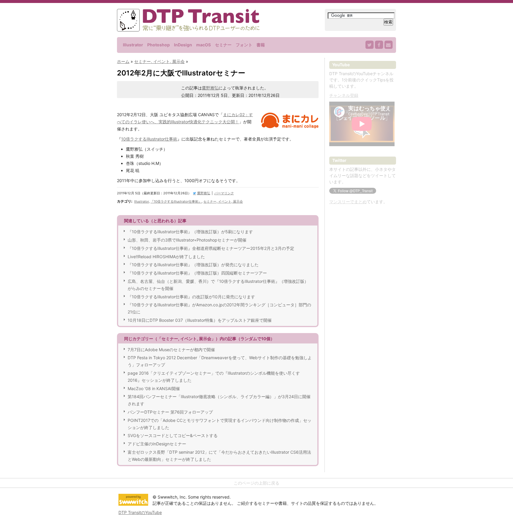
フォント (244, 44)
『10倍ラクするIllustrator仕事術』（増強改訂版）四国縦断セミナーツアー (197, 272)
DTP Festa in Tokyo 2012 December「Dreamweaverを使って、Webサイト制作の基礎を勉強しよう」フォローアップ (220, 361)
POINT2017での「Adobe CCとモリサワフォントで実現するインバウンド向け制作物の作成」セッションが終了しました (219, 424)
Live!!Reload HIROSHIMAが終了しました (166, 256)
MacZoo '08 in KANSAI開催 (154, 388)
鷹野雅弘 (210, 87)
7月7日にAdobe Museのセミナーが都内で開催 (171, 349)
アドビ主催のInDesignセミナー (157, 443)
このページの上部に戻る (256, 482)
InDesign (183, 44)
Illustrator (133, 44)
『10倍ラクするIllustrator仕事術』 (176, 201)
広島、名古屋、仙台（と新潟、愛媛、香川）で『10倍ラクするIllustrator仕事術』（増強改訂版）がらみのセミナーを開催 (218, 285)
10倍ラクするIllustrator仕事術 (149, 138)
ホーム (123, 61)
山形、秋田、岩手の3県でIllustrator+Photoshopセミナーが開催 (187, 239)
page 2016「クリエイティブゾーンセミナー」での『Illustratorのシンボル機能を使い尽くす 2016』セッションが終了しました (214, 377)
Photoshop (158, 44)
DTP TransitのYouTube (140, 512)
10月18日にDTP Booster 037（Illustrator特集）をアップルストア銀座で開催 (200, 320)
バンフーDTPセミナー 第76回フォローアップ (170, 411)
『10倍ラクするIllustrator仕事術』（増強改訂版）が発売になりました (193, 264)
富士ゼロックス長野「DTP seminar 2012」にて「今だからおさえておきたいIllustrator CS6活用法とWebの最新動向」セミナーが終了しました (219, 456)
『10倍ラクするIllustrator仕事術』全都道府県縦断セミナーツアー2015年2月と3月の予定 (211, 248)
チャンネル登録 (343, 95)
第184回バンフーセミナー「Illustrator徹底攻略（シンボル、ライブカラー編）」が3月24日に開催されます (219, 400)
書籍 (260, 44)
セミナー (223, 44)
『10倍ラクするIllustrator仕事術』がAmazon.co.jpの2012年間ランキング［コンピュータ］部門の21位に (219, 308)
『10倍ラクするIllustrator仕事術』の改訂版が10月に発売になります (191, 296)
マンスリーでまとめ (348, 201)
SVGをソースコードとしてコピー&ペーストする (173, 435)
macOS (203, 44)
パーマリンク (224, 193)
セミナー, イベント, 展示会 (159, 61)
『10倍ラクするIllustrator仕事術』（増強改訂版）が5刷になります (190, 231)
